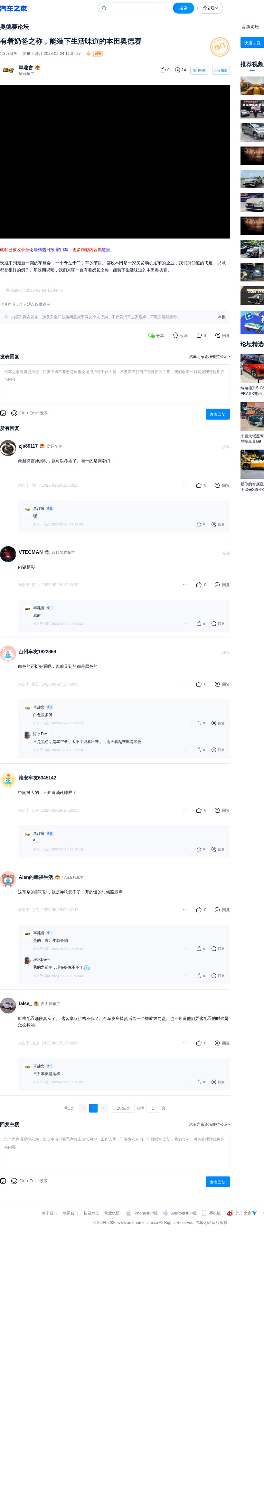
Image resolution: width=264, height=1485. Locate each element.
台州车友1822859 (37, 651)
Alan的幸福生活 (36, 877)
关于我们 (49, 1213)
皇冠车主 (26, 73)
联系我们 (70, 1213)
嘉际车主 (54, 446)
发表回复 (217, 414)
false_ (25, 1003)
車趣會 (26, 67)
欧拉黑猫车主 (63, 552)
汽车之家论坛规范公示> (209, 356)
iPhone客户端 (146, 1213)
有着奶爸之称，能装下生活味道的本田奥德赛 (71, 41)
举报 (222, 317)
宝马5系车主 (73, 877)
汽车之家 (13, 8)
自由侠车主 (50, 1004)
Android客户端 (184, 1213)
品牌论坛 (250, 26)
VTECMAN (31, 552)
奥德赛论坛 (14, 26)
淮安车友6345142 (37, 777)
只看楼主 (220, 70)
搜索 (183, 7)
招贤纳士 (91, 1213)
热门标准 (199, 71)
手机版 (215, 1213)
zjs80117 (28, 446)
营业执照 (112, 1213)
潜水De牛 (41, 734)
